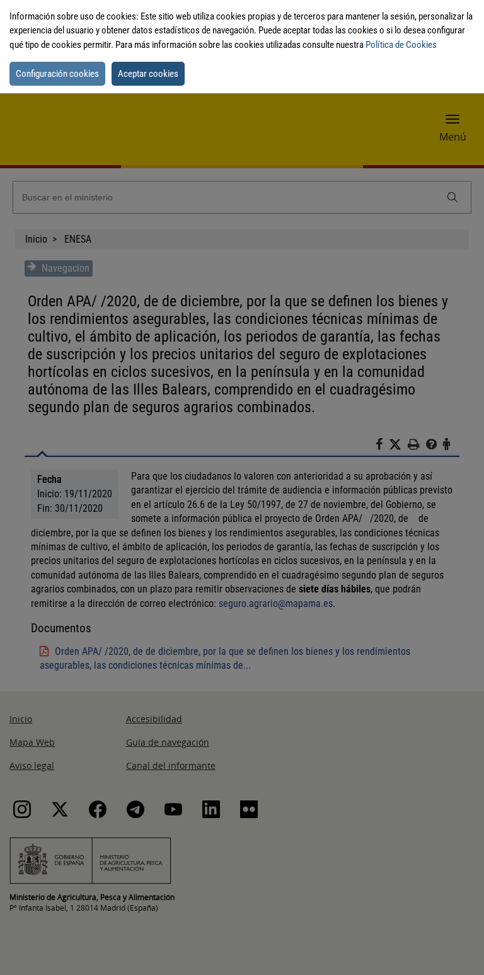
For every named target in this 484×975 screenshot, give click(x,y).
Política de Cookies (401, 44)
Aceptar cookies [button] (148, 73)
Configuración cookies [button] (57, 73)
